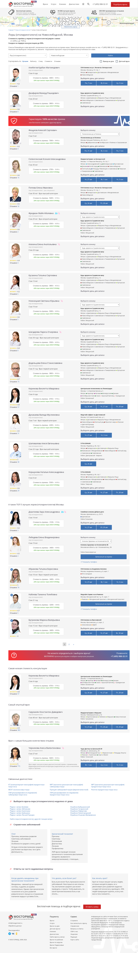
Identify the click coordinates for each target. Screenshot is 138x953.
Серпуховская (122, 142)
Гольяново (89, 519)
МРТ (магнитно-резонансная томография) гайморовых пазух (66, 786)
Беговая (98, 393)
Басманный (90, 398)
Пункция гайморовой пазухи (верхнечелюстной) (69, 790)
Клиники (53, 931)
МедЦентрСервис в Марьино (91, 713)
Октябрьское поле (87, 396)
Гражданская (120, 396)
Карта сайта (75, 940)
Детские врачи (55, 929)
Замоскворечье (90, 552)
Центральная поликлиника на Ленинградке (96, 388)
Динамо (84, 166)
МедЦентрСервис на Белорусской (93, 159)
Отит (13, 834)
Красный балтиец (107, 396)
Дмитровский (90, 455)
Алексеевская (86, 625)
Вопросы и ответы (77, 929)
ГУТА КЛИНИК (86, 443)
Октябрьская (103, 142)
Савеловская (98, 100)
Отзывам (57, 61)
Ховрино (99, 455)
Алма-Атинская (120, 717)
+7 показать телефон (89, 562)
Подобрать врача (120, 4)
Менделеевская (113, 72)
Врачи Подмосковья (57, 945)
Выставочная (118, 164)
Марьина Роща (103, 98)
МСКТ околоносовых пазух (18, 790)
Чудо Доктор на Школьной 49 (91, 749)
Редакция (74, 937)
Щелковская (85, 517)
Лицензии (74, 934)
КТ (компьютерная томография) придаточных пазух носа (26, 786)
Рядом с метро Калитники (20, 811)
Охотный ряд (86, 169)
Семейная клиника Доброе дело (92, 512)
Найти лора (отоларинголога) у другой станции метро (31, 819)
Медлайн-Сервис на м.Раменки (92, 594)
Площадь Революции (99, 169)
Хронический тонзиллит (62, 834)
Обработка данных (15, 926)
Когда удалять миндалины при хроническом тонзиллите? (24, 879)
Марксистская (107, 753)
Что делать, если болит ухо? (64, 878)
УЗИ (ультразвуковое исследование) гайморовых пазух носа (22, 794)
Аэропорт (90, 393)
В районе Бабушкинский (80, 807)
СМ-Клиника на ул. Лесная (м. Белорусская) (96, 67)
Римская (84, 755)
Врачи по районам (56, 940)
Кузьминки (89, 719)
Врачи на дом (54, 926)
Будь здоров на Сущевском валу (92, 93)
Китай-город (93, 166)
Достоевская (101, 72)
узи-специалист (49, 190)
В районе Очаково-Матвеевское (83, 815)
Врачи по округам (56, 942)
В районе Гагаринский (79, 809)
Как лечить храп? (99, 878)
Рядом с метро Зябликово (20, 809)
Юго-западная (86, 574)
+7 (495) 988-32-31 (100, 4)
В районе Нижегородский (81, 813)
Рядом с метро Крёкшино (20, 813)
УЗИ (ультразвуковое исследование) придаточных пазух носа (64, 794)
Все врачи (53, 948)
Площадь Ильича (120, 753)
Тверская (122, 169)
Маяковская (103, 166)
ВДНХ (94, 625)
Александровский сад (94, 164)
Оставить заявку (92, 907)
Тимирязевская (110, 100)
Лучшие (25, 61)
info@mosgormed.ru (15, 923)
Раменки (84, 599)
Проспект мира (110, 422)
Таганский (89, 757)
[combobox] (27, 55)
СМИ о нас (74, 931)
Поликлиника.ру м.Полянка (91, 138)
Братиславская (92, 717)
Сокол (98, 396)
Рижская (120, 422)
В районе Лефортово (79, 811)
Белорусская (91, 72)
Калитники (93, 755)
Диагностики (74, 4)
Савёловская (86, 103)
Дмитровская (91, 98)
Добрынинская (92, 142)
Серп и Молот (103, 755)
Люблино (102, 717)
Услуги (52, 923)
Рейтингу (33, 61)
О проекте (74, 921)
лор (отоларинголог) (36, 70)
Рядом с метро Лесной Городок (22, 815)
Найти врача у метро (57, 937)
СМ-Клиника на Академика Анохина (93, 569)
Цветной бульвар (87, 424)
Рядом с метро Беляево (19, 807)
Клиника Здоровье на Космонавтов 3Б (94, 545)
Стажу (40, 61)
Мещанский (90, 233)
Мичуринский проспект (97, 599)
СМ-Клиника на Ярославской (91, 620)
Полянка (112, 142)
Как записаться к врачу (79, 923)
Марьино (110, 717)
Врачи (52, 921)
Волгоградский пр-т (94, 753)
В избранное (11, 512)
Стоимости (49, 61)
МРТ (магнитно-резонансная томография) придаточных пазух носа (107, 786)
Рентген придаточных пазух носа (104, 790)
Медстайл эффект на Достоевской (93, 415)
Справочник (75, 926)
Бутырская (121, 100)
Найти (110, 55)
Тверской (89, 484)
